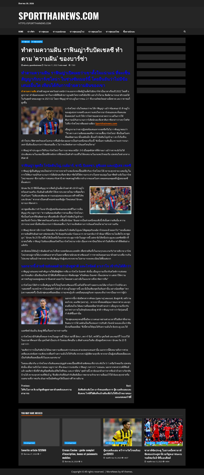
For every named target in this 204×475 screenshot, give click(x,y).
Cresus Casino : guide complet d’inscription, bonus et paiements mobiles (81, 432)
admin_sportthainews (32, 65)
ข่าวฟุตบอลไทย (112, 31)
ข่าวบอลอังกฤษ (59, 31)
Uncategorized (29, 443)
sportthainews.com (58, 15)
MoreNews (112, 471)
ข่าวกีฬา (31, 31)
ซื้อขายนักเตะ (129, 31)
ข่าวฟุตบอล (44, 31)
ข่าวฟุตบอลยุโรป (77, 31)
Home (20, 31)
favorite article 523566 (40, 432)
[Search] (185, 31)
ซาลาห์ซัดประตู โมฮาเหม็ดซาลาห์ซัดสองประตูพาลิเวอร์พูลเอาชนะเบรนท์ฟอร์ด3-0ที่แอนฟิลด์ (163, 432)
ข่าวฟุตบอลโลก (95, 31)
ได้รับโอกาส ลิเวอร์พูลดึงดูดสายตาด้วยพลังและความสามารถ (46, 389)
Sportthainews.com (106, 123)
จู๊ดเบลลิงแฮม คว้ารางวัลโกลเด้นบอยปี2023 (122, 432)
